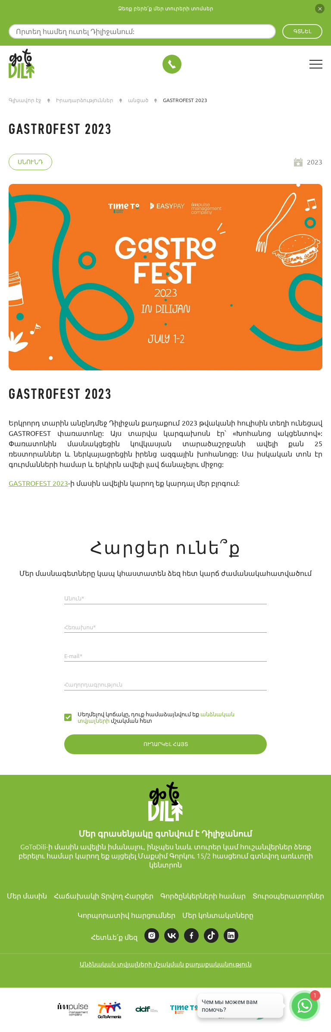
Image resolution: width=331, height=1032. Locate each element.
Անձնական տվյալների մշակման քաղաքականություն (166, 964)
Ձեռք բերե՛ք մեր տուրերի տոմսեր (165, 8)
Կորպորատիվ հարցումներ (126, 915)
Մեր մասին (27, 896)
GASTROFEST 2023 (38, 483)
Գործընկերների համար (203, 896)
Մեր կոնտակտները (217, 915)
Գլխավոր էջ (25, 100)
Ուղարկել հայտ (166, 744)
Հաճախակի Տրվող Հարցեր (103, 896)
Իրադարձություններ (84, 100)
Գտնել (302, 31)
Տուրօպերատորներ (288, 896)
